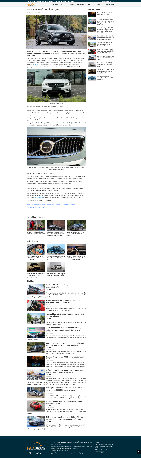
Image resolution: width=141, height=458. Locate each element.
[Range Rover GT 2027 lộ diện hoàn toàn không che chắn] (92, 64)
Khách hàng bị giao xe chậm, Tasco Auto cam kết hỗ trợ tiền (105, 78)
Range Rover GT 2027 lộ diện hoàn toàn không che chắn (105, 64)
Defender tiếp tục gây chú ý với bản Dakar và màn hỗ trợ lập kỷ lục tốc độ (105, 71)
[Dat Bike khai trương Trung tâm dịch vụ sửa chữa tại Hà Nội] (36, 289)
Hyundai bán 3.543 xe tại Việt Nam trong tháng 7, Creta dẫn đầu (65, 315)
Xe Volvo (59, 204)
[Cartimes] (31, 4)
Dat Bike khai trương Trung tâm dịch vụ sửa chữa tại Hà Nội (64, 286)
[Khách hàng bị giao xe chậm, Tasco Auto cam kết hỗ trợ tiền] (56, 249)
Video (98, 4)
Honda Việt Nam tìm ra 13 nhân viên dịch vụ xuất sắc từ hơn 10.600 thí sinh (64, 302)
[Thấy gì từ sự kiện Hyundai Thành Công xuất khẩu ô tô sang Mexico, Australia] (36, 374)
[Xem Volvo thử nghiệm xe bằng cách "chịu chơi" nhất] (36, 225)
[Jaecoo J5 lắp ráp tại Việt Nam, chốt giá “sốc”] (36, 361)
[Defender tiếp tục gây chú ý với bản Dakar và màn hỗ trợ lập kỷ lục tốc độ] (36, 267)
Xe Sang (72, 204)
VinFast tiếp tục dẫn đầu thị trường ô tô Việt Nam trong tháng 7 (64, 402)
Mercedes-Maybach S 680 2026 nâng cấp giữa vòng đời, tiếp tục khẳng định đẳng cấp (65, 344)
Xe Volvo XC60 (32, 207)
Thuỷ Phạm (30, 12)
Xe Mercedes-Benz (40, 204)
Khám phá (80, 4)
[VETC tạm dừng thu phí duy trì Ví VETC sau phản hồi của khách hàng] (36, 249)
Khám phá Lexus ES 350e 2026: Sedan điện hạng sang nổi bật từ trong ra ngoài (64, 389)
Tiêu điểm (54, 4)
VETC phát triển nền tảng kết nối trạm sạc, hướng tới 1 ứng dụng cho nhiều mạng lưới (64, 329)
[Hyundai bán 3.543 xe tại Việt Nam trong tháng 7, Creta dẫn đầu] (36, 318)
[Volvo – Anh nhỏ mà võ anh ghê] (56, 32)
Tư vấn (71, 4)
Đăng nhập (110, 4)
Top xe (90, 4)
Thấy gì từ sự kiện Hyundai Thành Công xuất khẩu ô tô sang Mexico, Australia (64, 371)
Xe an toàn (51, 204)
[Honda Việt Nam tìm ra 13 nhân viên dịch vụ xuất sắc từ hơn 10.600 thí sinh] (36, 305)
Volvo (36, 64)
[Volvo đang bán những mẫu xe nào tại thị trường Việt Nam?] (76, 225)
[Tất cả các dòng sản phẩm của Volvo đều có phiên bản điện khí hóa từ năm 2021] (56, 225)
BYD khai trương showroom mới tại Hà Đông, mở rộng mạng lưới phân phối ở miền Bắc (64, 418)
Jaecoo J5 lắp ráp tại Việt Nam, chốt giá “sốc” (65, 357)
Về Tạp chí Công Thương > (107, 1)
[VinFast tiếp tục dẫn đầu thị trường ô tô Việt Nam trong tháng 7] (36, 406)
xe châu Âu (41, 207)
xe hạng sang (39, 197)
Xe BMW (66, 204)
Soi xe (63, 4)
